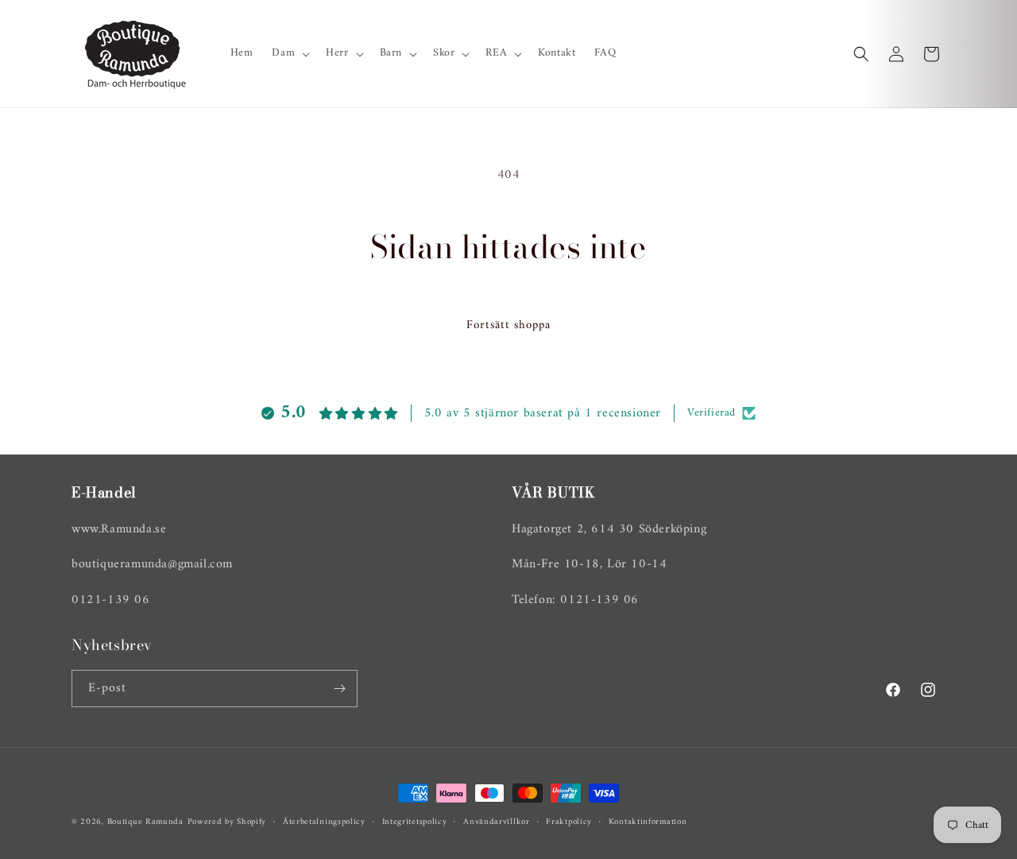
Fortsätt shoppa (508, 325)
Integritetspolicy (414, 822)
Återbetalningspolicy (324, 822)
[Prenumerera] (339, 688)
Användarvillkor (496, 822)
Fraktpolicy (569, 822)
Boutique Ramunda (145, 822)
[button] (289, 53)
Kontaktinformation (648, 822)
